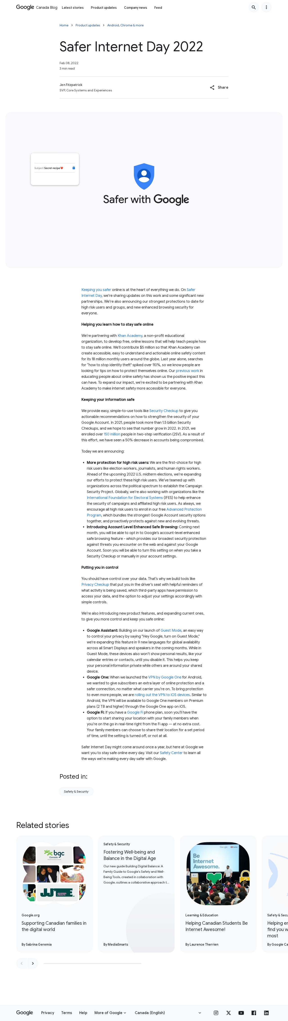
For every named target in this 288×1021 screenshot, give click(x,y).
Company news (135, 8)
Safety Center (171, 753)
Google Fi (135, 712)
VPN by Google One (164, 677)
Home (64, 25)
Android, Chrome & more (125, 25)
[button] (219, 87)
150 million (112, 434)
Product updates (104, 8)
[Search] (253, 7)
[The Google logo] (24, 1013)
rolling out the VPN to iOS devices (162, 695)
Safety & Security (76, 791)
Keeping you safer (96, 290)
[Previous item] (21, 963)
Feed (158, 8)
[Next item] (32, 963)
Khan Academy (130, 336)
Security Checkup (163, 411)
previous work (187, 371)
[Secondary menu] (266, 7)
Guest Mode (171, 630)
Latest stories (73, 8)
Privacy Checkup (95, 584)
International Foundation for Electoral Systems (125, 498)
